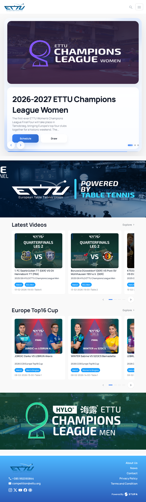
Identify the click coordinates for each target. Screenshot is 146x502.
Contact (132, 473)
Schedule (25, 138)
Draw (54, 138)
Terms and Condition (124, 483)
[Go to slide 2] (133, 145)
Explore (127, 224)
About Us (131, 463)
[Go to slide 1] (128, 145)
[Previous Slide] (11, 145)
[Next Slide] (21, 145)
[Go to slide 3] (138, 145)
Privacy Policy (128, 478)
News (133, 468)
